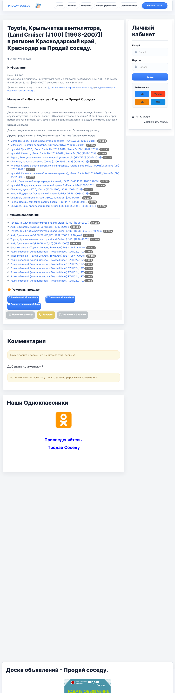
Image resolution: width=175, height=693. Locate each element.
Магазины (86, 5)
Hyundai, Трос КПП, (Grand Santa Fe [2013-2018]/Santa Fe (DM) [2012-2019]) (54, 149)
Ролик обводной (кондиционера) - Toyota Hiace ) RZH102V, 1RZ (47, 251)
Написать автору (22, 314)
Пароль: (137, 60)
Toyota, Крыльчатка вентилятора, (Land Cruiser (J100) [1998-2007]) (49, 222)
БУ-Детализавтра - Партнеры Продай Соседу (57, 99)
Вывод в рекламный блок (25, 304)
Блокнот (72, 5)
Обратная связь (129, 5)
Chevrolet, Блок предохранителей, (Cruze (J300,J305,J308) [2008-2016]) (53, 205)
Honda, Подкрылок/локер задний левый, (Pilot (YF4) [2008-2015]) (48, 201)
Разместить (154, 5)
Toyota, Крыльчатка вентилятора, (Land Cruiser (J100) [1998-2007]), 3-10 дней (56, 230)
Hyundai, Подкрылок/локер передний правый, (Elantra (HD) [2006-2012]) (52, 185)
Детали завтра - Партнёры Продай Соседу (72, 87)
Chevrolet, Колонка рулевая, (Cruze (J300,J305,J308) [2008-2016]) (49, 161)
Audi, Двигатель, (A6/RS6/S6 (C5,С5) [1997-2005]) (39, 226)
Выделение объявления (24, 297)
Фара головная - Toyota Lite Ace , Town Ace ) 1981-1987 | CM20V (47, 247)
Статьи (59, 5)
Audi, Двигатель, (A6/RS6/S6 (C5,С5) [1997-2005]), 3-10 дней (46, 235)
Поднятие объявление (61, 297)
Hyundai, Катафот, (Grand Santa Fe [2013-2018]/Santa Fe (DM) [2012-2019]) (53, 153)
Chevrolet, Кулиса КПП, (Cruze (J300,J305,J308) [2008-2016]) (46, 189)
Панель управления (106, 5)
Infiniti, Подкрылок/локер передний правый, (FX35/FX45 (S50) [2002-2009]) (54, 181)
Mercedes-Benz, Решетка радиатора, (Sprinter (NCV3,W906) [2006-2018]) (53, 140)
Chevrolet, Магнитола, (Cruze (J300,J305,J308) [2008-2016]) (45, 197)
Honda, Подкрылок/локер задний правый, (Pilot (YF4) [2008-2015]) (49, 193)
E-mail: (136, 45)
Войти (150, 77)
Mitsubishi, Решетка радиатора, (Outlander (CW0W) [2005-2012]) (47, 144)
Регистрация (143, 116)
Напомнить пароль (156, 121)
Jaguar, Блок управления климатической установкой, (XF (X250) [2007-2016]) (56, 157)
